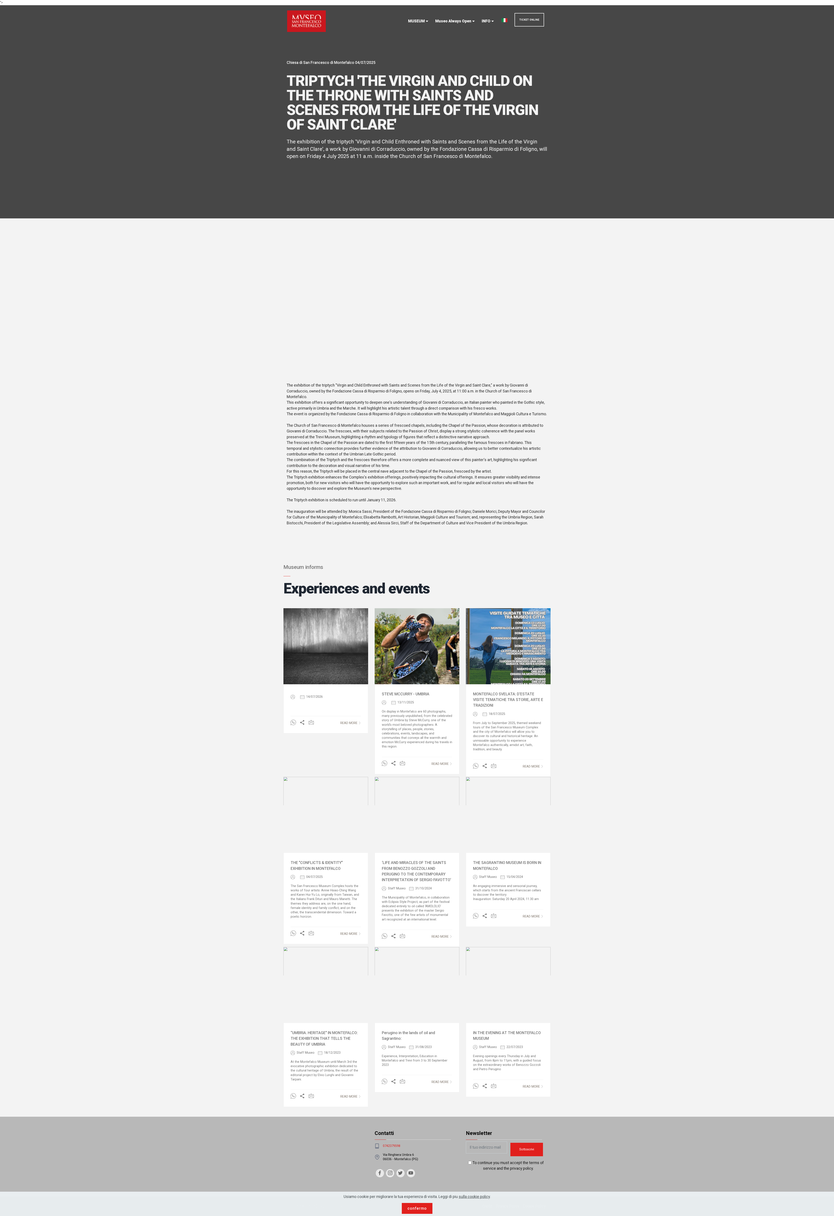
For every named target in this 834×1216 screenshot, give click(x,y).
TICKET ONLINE (529, 19)
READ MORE (348, 723)
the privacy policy (518, 1168)
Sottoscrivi (526, 1149)
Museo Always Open (453, 21)
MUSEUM (416, 21)
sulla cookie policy (474, 1196)
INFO (486, 21)
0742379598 (391, 1146)
